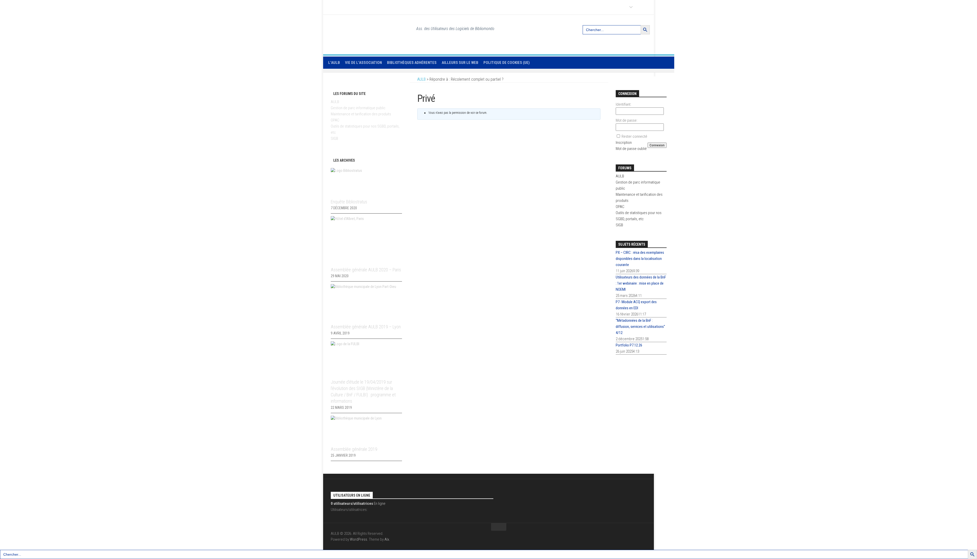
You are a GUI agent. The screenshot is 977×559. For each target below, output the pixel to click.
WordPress (358, 539)
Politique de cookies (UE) (506, 62)
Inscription (624, 142)
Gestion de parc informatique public (358, 108)
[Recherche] (663, 27)
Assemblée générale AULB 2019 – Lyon (366, 326)
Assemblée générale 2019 (354, 449)
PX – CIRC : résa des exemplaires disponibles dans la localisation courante (640, 258)
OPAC (335, 120)
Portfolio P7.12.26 (629, 345)
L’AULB (334, 62)
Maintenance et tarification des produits (361, 114)
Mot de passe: (626, 120)
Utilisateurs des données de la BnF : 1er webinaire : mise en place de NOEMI (641, 283)
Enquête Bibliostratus (349, 201)
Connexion (657, 145)
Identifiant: (623, 104)
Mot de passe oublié (631, 148)
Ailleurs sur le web (460, 62)
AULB (335, 102)
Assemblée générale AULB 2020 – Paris (366, 269)
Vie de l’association (363, 62)
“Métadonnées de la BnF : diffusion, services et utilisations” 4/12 (640, 326)
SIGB (334, 138)
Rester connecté (634, 136)
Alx (386, 539)
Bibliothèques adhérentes (412, 62)
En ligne (358, 503)
